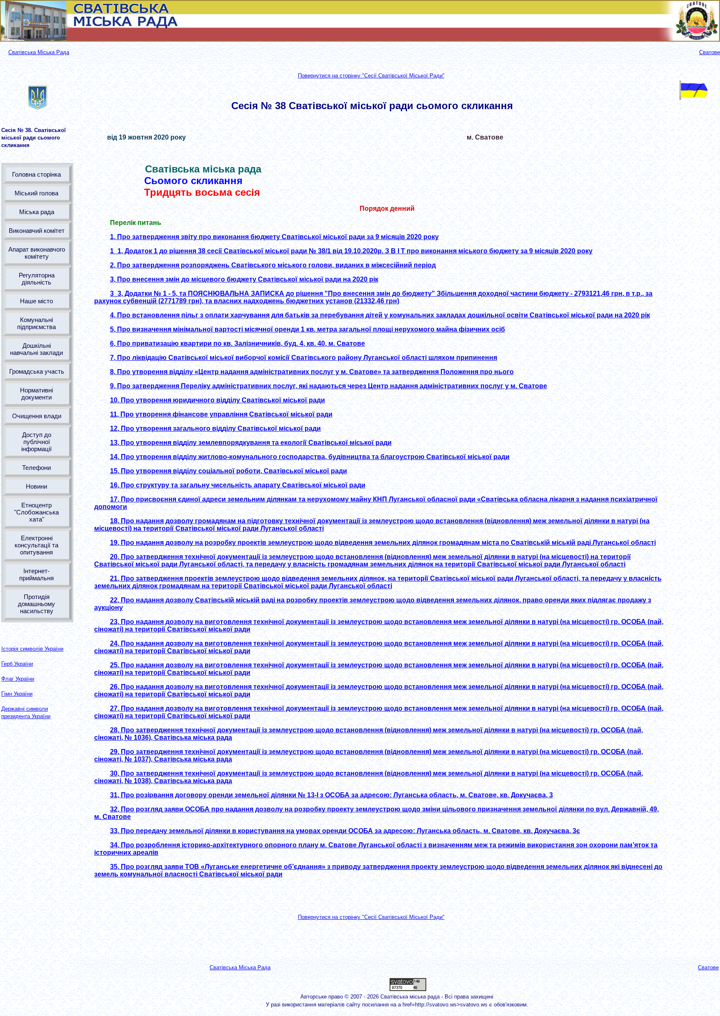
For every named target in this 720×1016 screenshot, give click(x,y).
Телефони (36, 467)
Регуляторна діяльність (37, 279)
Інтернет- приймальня (36, 574)
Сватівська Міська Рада (38, 52)
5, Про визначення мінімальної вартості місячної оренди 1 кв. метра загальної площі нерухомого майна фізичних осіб (307, 329)
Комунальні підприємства (36, 323)
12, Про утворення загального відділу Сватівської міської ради (215, 428)
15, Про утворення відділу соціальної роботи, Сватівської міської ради (228, 470)
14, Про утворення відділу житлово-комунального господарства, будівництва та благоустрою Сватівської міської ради (310, 456)
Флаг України (17, 679)
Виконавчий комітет (37, 230)
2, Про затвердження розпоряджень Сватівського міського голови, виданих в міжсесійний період (273, 265)
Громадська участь (36, 371)
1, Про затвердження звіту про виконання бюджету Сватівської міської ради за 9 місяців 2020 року (274, 236)
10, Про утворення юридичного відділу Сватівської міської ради (217, 400)
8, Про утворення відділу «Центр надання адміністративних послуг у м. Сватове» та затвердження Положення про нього (312, 371)
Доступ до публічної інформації (36, 441)
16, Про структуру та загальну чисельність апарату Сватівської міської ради (237, 485)
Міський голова (36, 193)
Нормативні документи (36, 394)
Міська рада (36, 211)
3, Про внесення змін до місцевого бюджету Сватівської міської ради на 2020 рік (244, 279)
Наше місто (36, 301)
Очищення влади (36, 415)
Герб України (17, 664)
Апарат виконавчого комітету (36, 253)
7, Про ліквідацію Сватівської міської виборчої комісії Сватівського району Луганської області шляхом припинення (303, 357)
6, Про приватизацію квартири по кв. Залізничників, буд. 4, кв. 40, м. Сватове (237, 343)
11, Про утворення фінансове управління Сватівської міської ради (221, 414)
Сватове (709, 52)
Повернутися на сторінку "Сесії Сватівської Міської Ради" (371, 75)
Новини (36, 486)
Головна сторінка (36, 174)
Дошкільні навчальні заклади (36, 349)
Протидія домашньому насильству (36, 603)
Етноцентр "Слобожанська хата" (36, 512)
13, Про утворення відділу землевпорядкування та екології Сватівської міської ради (251, 442)
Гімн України (16, 694)
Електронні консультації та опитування (36, 545)
